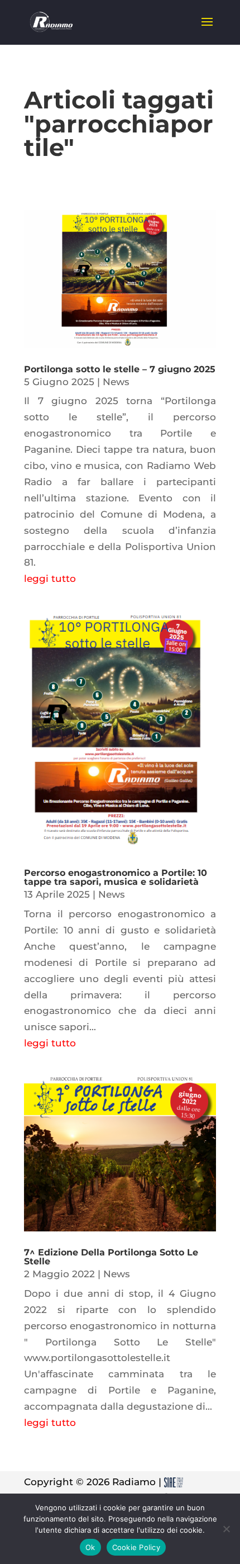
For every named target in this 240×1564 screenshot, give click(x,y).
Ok (90, 1547)
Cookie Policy (136, 1547)
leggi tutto (50, 578)
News (116, 381)
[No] (226, 1528)
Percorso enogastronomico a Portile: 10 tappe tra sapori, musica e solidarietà (115, 877)
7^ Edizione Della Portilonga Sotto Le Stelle (111, 1257)
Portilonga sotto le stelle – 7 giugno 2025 (119, 369)
